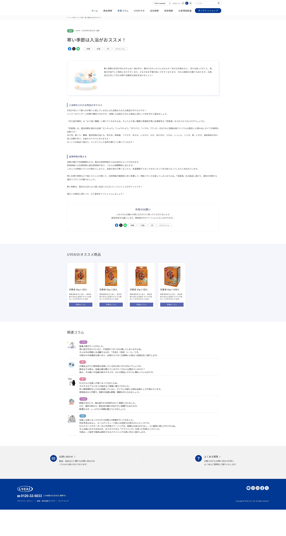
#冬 (108, 49)
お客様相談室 (185, 10)
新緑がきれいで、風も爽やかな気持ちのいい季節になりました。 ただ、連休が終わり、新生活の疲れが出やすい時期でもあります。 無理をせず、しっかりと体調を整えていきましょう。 (109, 405)
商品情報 (107, 10)
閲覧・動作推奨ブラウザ (46, 501)
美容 (82, 17)
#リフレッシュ (120, 49)
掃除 (82, 362)
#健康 (88, 49)
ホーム (94, 10)
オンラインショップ (208, 10)
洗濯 (82, 416)
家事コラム (123, 10)
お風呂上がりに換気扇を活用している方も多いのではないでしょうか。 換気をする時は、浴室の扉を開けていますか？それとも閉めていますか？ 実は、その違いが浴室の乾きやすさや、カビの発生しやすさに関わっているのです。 (117, 369)
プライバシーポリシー (25, 501)
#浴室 (98, 49)
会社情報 (154, 10)
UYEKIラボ (139, 10)
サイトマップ (63, 501)
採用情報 (168, 10)
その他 (83, 342)
